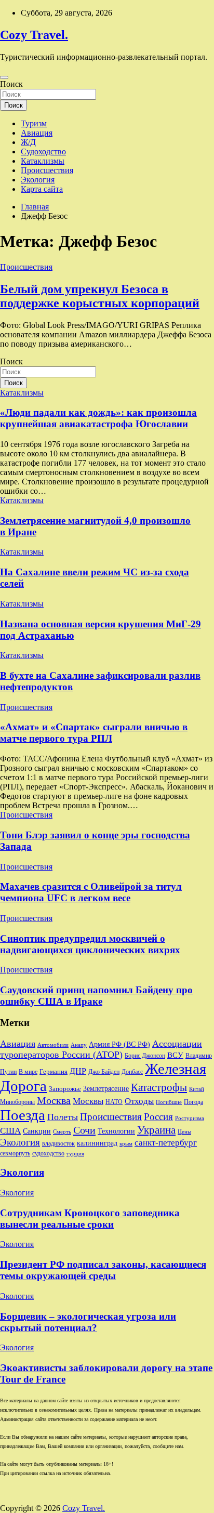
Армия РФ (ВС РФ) (119, 1044)
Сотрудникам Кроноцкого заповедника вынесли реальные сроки (90, 1218)
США (10, 1131)
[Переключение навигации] (4, 77)
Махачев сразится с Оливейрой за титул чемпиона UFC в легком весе (91, 892)
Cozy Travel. (34, 35)
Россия (158, 1116)
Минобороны (17, 1102)
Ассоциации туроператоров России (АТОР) (101, 1049)
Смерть (62, 1132)
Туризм (34, 123)
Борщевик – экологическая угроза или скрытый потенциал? (88, 1322)
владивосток (58, 1143)
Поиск (11, 84)
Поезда (22, 1115)
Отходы (139, 1101)
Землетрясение (106, 1089)
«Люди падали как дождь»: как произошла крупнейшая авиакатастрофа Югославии (98, 418)
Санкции (37, 1131)
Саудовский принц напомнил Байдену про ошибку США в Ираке (96, 995)
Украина (156, 1130)
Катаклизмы (42, 160)
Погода (193, 1102)
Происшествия (47, 170)
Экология (38, 179)
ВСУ (175, 1055)
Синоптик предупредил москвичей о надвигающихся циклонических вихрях (90, 944)
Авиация (36, 132)
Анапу (79, 1045)
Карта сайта (42, 189)
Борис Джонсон (145, 1055)
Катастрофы (159, 1087)
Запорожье (65, 1089)
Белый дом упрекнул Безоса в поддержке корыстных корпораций (99, 296)
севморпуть (15, 1153)
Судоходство (43, 151)
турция (75, 1153)
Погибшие (169, 1102)
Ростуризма (189, 1118)
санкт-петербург (166, 1143)
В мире (28, 1072)
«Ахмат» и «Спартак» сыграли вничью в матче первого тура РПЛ (94, 732)
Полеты (62, 1117)
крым (125, 1144)
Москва (54, 1100)
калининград (97, 1143)
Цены (184, 1132)
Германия (53, 1071)
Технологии (116, 1131)
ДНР (78, 1071)
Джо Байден (103, 1072)
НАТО (114, 1102)
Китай (196, 1089)
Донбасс (132, 1072)
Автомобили (53, 1045)
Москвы (88, 1101)
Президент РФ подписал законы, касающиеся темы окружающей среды (103, 1270)
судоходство (48, 1153)
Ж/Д (28, 142)
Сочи (84, 1130)
